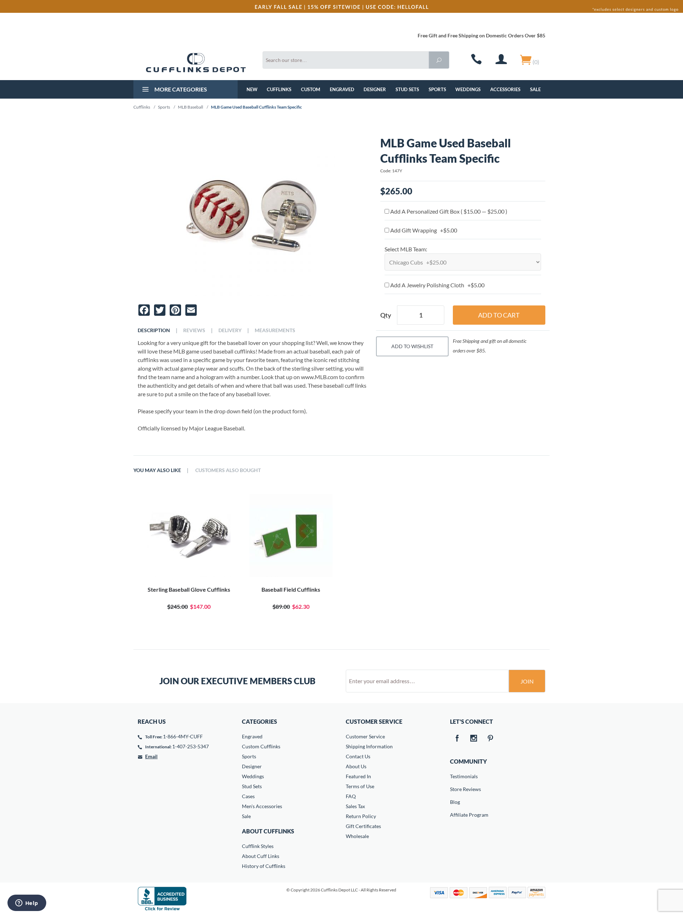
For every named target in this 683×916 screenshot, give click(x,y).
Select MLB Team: (406, 249)
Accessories (505, 89)
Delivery (230, 330)
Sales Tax (355, 806)
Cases (248, 796)
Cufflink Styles (258, 846)
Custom (310, 89)
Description (154, 330)
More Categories (180, 89)
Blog (455, 802)
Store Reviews (455, 789)
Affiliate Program (455, 815)
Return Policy (361, 816)
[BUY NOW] (188, 535)
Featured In (358, 776)
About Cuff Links (260, 856)
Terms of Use (360, 786)
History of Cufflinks (263, 866)
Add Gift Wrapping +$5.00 (423, 230)
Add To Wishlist (412, 346)
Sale (535, 89)
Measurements (275, 330)
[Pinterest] (490, 739)
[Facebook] (457, 739)
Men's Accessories (262, 806)
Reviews (194, 330)
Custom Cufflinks (261, 746)
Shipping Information (369, 746)
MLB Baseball (190, 107)
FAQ (351, 796)
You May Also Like (157, 470)
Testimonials (455, 776)
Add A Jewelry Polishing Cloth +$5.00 (437, 285)
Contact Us (358, 756)
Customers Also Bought (228, 470)
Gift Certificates (363, 826)
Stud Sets (407, 89)
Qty (385, 315)
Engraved (342, 89)
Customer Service (365, 736)
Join (527, 681)
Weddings (468, 89)
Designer (375, 89)
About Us (356, 766)
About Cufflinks (268, 831)
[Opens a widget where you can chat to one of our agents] (26, 903)
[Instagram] (474, 739)
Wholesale (357, 836)
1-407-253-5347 (190, 746)
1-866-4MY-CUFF (183, 736)
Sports (437, 89)
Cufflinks (279, 89)
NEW (252, 89)
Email (151, 756)
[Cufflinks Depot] (195, 62)
